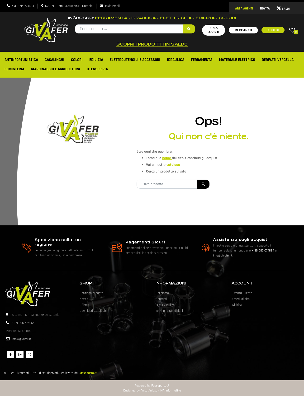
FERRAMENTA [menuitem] (201, 59)
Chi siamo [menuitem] (162, 293)
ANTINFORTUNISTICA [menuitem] (21, 59)
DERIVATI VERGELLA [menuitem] (278, 59)
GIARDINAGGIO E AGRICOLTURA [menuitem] (55, 69)
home (167, 158)
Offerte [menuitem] (84, 305)
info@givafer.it (222, 255)
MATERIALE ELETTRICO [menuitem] (237, 59)
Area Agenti (213, 30)
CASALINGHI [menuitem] (54, 59)
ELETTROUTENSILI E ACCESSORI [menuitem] (135, 59)
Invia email (112, 6)
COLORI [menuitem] (77, 59)
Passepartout (88, 373)
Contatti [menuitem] (161, 299)
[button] (189, 28)
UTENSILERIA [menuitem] (97, 69)
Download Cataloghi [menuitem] (93, 311)
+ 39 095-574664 (23, 6)
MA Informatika (170, 390)
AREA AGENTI (244, 8)
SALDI (286, 9)
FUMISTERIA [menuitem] (14, 69)
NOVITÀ (265, 8)
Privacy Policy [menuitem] (165, 305)
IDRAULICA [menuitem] (175, 59)
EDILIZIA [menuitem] (96, 59)
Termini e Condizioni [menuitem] (169, 311)
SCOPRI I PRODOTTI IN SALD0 (152, 44)
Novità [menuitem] (84, 299)
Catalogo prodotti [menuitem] (92, 293)
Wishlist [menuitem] (237, 305)
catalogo (173, 164)
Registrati (243, 30)
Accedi (273, 30)
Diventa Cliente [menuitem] (242, 293)
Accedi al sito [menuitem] (241, 299)
